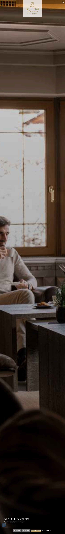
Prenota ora (36, 531)
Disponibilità (47, 531)
